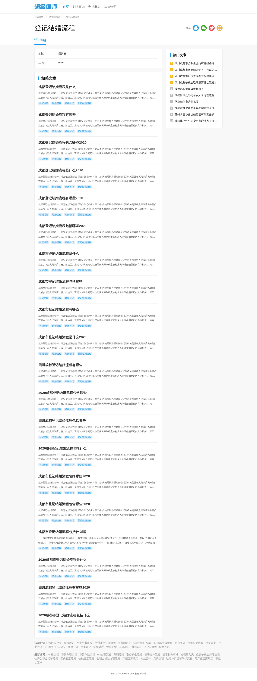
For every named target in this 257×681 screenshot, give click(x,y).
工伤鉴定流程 (68, 658)
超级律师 (38, 17)
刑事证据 (86, 646)
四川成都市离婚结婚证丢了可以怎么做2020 (197, 69)
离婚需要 (69, 642)
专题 (43, 40)
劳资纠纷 (111, 646)
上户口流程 (150, 646)
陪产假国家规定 (204, 658)
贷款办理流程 (69, 654)
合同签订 (180, 642)
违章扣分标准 (170, 654)
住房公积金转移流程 (46, 658)
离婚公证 (73, 646)
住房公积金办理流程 (208, 654)
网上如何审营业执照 (186, 101)
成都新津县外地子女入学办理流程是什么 (197, 95)
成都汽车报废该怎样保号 (189, 88)
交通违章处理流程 (105, 642)
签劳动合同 (124, 642)
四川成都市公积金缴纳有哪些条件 (194, 63)
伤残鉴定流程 (86, 658)
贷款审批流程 (87, 654)
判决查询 (79, 6)
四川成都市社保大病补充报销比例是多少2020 (197, 76)
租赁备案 (211, 642)
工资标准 (124, 646)
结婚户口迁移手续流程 (159, 642)
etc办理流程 (104, 654)
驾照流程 (119, 654)
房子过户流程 (152, 654)
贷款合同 (138, 642)
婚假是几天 (187, 654)
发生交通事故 (84, 642)
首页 (66, 6)
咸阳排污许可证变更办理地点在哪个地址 (197, 120)
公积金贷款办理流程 (108, 658)
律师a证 (136, 646)
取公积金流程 (134, 654)
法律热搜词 (54, 17)
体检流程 (53, 654)
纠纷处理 (99, 646)
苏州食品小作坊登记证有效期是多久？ (197, 114)
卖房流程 (158, 658)
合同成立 (60, 646)
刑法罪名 (94, 6)
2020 (61, 63)
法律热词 (110, 6)
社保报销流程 (195, 642)
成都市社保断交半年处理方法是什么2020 (197, 108)
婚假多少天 (55, 642)
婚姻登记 (164, 646)
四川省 (62, 53)
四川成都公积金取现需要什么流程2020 (197, 82)
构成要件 (146, 658)
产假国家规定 (130, 658)
